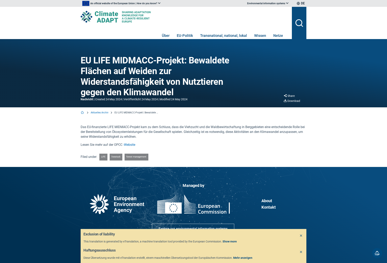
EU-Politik (185, 35)
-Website (129, 145)
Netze (278, 35)
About (266, 200)
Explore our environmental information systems (193, 229)
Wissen (260, 35)
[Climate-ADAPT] (185, 17)
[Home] (83, 113)
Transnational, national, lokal (223, 35)
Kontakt (268, 207)
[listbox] (121, 3)
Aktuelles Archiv (99, 112)
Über (166, 35)
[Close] (301, 236)
